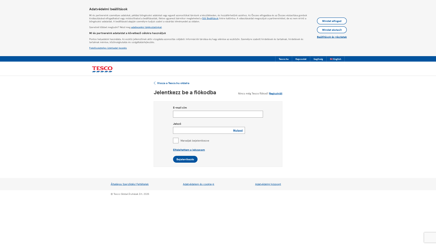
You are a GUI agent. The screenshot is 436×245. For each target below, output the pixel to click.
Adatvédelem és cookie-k (198, 184)
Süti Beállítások (210, 18)
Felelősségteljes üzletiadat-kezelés (108, 48)
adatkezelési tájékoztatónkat (146, 27)
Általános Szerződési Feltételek (130, 184)
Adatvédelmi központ (268, 184)
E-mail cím (180, 107)
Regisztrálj (275, 93)
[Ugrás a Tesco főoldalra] (102, 69)
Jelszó (177, 124)
